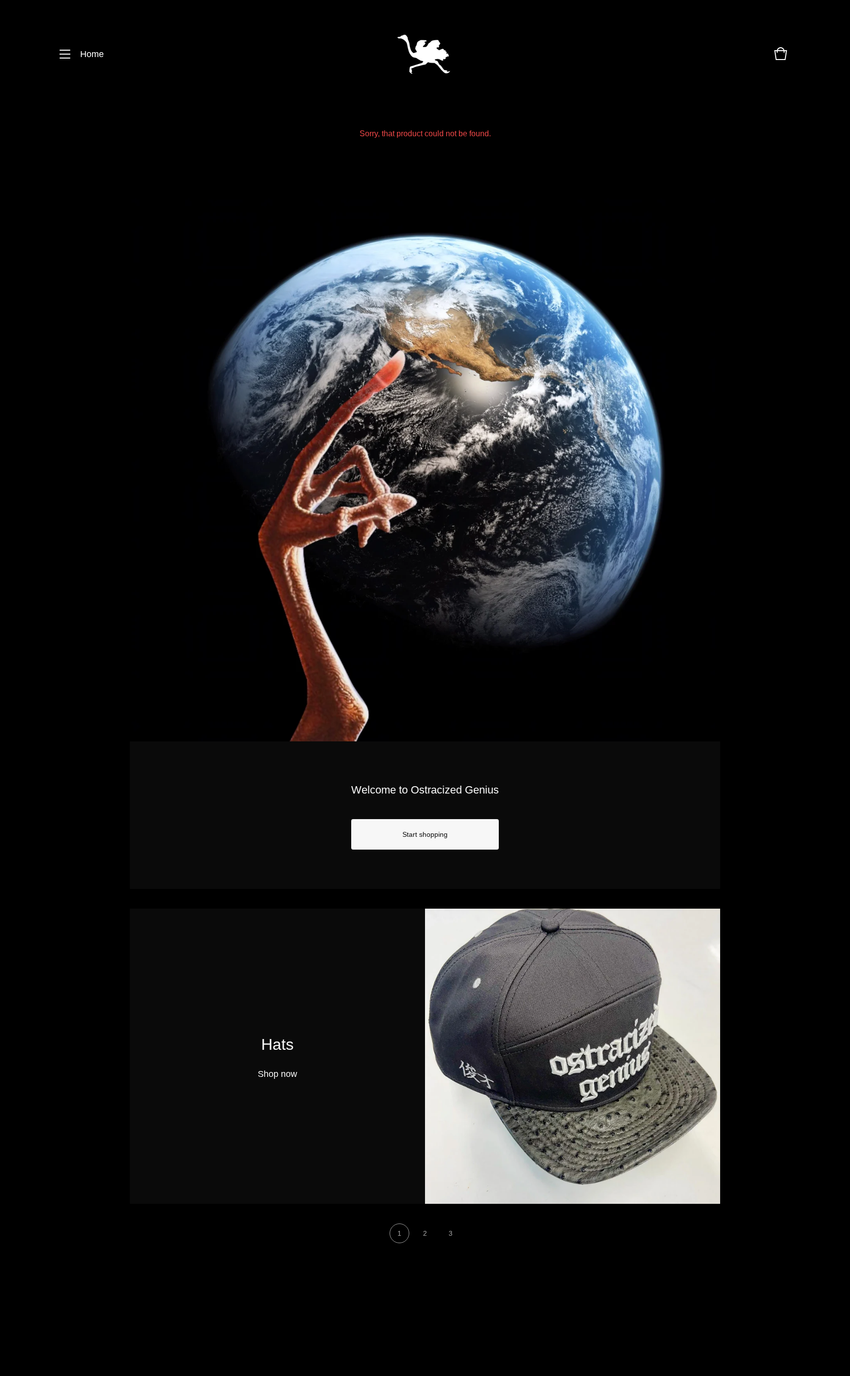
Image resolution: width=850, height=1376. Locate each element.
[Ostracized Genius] (424, 54)
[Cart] (780, 58)
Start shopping (425, 834)
